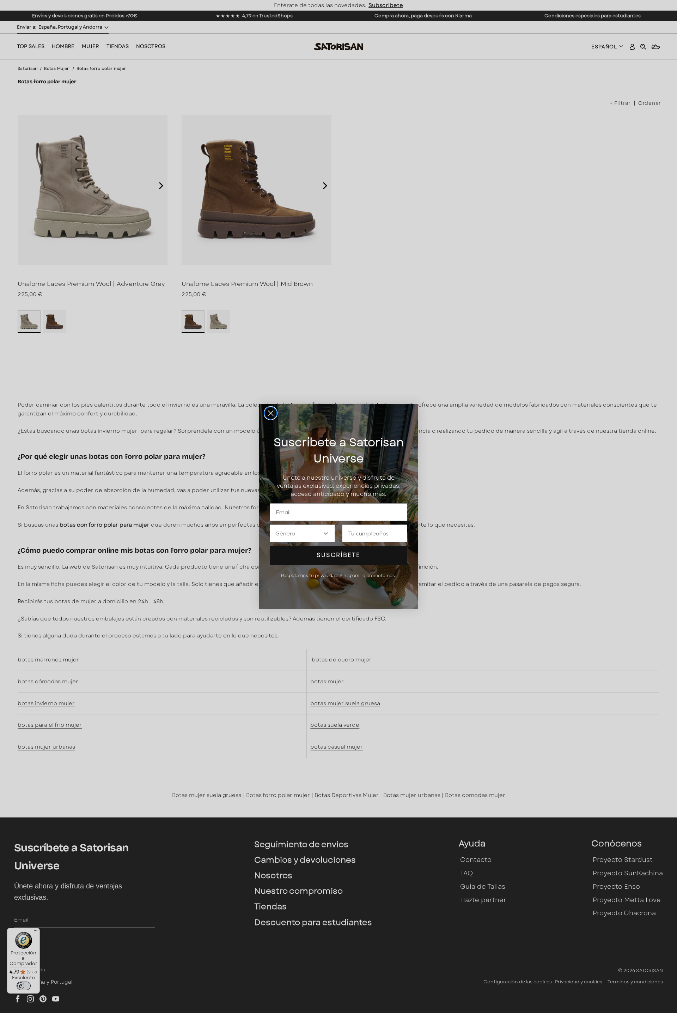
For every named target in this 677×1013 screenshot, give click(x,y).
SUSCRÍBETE (338, 555)
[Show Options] (325, 533)
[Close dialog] (270, 413)
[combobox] (298, 533)
